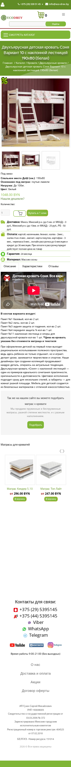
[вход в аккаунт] (2, 5)
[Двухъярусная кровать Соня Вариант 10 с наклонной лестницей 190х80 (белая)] (35, 113)
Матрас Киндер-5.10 (20, 488)
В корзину (20, 499)
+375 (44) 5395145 (38, 616)
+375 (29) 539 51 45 (30, 4)
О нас (35, 664)
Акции (35, 682)
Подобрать (35, 424)
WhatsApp (38, 629)
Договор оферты (35, 690)
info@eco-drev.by (59, 4)
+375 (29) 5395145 (38, 609)
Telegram (38, 635)
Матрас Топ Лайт (51, 488)
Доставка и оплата (35, 673)
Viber (38, 622)
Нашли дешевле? (12, 199)
